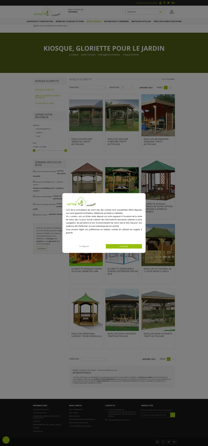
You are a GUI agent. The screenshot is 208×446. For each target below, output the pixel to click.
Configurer (84, 246)
